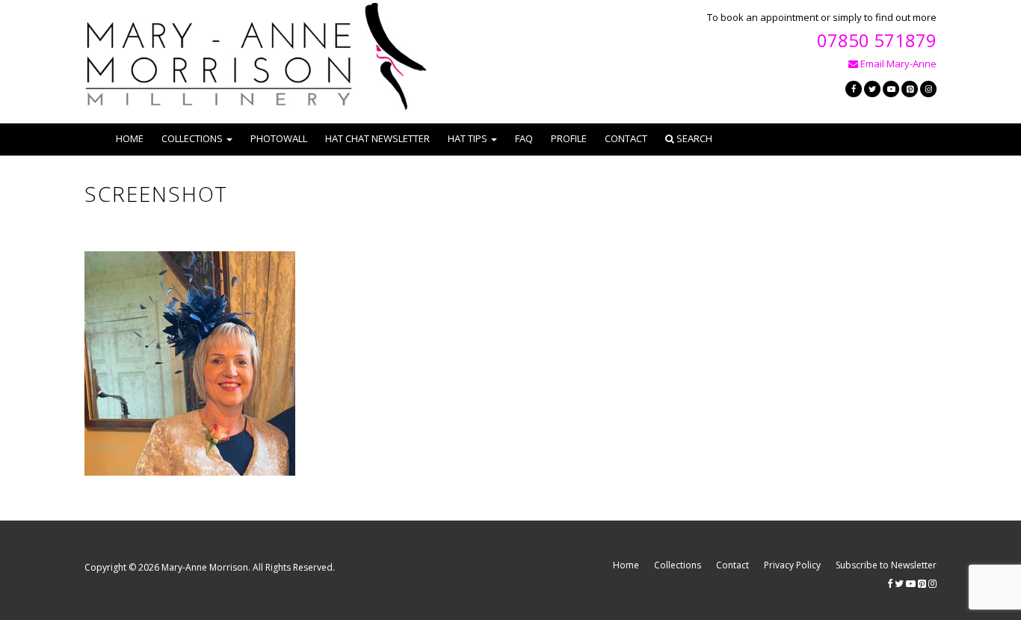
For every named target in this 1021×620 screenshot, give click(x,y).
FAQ (524, 138)
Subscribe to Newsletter (886, 565)
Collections (677, 565)
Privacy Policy (792, 565)
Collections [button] (192, 138)
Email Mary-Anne (897, 63)
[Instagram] (928, 89)
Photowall (278, 138)
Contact (626, 138)
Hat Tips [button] (467, 138)
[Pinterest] (909, 89)
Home (130, 138)
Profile (569, 138)
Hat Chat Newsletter (377, 138)
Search (693, 138)
